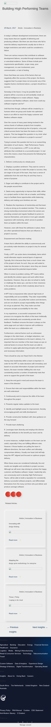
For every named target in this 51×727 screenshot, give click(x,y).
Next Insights (40, 627)
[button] (8, 494)
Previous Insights (12, 628)
